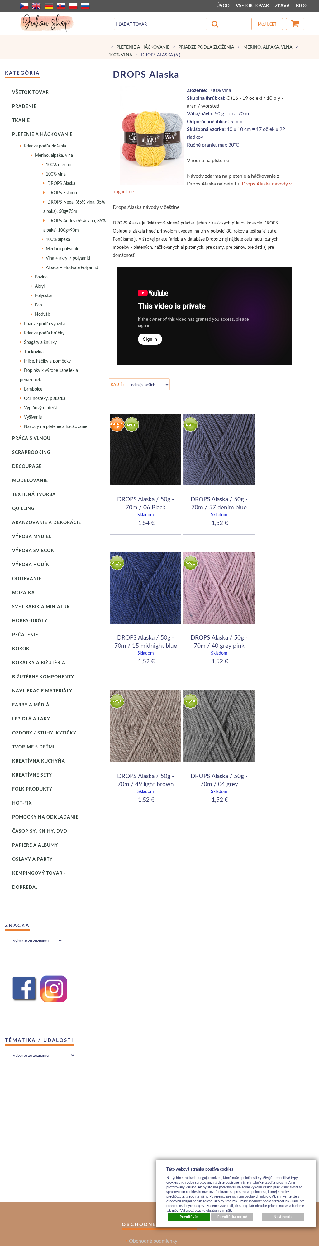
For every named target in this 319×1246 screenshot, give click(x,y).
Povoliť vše (189, 1217)
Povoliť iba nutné (232, 1217)
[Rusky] (85, 6)
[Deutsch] (49, 6)
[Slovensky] (61, 6)
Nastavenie (283, 1217)
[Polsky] (73, 6)
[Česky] (24, 6)
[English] (36, 6)
